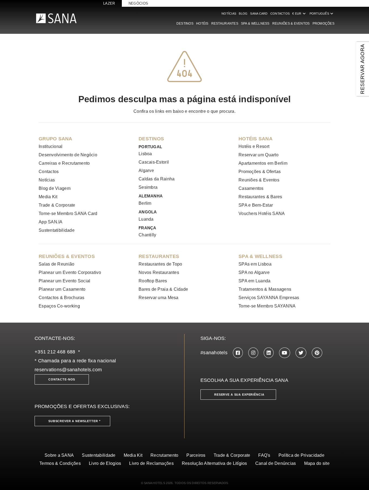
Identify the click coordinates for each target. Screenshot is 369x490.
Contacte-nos (61, 379)
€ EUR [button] (299, 13)
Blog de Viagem (55, 188)
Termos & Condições (60, 463)
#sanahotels (213, 352)
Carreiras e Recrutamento (64, 163)
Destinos (184, 23)
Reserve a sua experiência (239, 394)
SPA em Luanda (255, 281)
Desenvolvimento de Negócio (68, 155)
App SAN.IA (51, 222)
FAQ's (264, 455)
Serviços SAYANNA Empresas (269, 297)
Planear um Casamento (62, 289)
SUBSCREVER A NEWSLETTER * (74, 421)
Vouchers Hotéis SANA (262, 213)
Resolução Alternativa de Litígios (214, 463)
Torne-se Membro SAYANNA (267, 306)
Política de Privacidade (301, 455)
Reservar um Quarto (259, 155)
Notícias (229, 13)
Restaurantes (224, 23)
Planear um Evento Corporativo (70, 272)
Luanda (146, 219)
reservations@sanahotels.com (68, 369)
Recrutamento (164, 455)
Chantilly (147, 235)
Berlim (145, 203)
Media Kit (48, 196)
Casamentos (251, 188)
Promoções (323, 23)
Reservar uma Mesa (159, 297)
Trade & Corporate (57, 205)
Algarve (146, 170)
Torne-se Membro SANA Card (68, 213)
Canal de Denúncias (275, 463)
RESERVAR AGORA (362, 69)
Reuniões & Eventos (291, 23)
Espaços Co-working (59, 306)
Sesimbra (148, 187)
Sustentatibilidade (57, 230)
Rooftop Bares (153, 281)
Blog (243, 13)
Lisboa (145, 153)
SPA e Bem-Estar (256, 205)
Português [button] (322, 13)
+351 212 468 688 (55, 352)
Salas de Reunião (56, 264)
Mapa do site (317, 463)
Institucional (51, 146)
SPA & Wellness (255, 23)
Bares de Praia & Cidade (163, 289)
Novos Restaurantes (159, 272)
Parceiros (195, 455)
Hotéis (202, 23)
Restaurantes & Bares (260, 196)
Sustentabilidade (98, 455)
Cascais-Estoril (154, 162)
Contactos (280, 13)
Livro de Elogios (105, 463)
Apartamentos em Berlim (263, 163)
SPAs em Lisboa (255, 264)
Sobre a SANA (59, 455)
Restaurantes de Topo (160, 264)
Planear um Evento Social (64, 281)
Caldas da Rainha (157, 179)
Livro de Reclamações (151, 463)
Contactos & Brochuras (62, 297)
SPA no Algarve (254, 272)
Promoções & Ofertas (260, 171)
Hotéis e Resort (254, 146)
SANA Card (258, 13)
